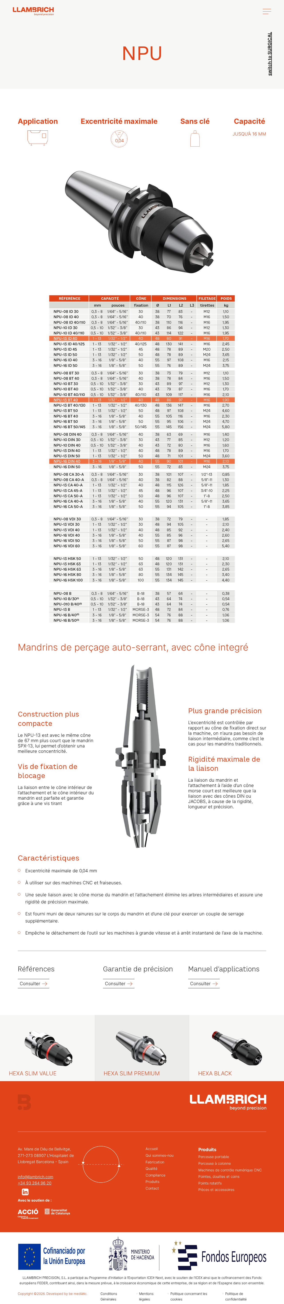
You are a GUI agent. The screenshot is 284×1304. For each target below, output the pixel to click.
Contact (152, 1188)
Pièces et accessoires (216, 1189)
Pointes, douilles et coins (218, 1176)
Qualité (151, 1168)
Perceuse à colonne (214, 1163)
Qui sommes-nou (160, 1155)
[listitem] (67, 338)
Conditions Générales (109, 1296)
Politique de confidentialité (236, 1296)
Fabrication (155, 1162)
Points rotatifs (210, 1183)
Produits (152, 1181)
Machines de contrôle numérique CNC (230, 1170)
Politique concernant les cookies (188, 1296)
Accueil (152, 1148)
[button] (25, 1192)
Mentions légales (146, 1296)
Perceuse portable (213, 1156)
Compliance (155, 1175)
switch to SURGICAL (269, 54)
